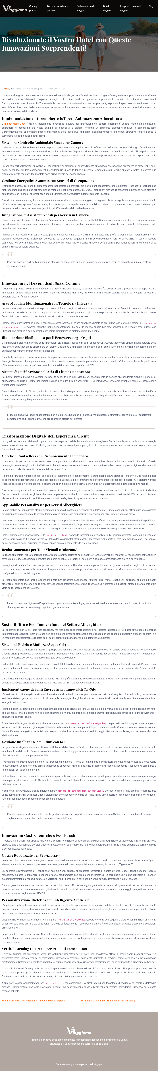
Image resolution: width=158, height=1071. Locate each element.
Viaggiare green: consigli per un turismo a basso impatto (34, 1000)
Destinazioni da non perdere (57, 8)
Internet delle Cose (15, 123)
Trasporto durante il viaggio (130, 8)
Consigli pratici (33, 8)
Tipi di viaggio (107, 8)
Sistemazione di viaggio (85, 8)
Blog (150, 6)
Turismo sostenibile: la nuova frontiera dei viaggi (109, 1000)
